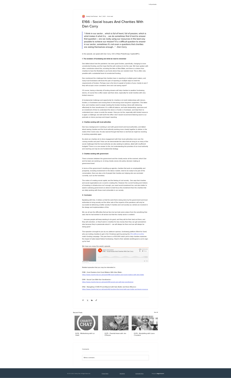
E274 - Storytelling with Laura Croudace (144, 334)
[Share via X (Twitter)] (87, 300)
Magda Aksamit (160, 373)
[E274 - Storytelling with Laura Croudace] (145, 323)
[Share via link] (96, 300)
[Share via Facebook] (83, 300)
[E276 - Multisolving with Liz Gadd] (86, 323)
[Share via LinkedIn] (92, 300)
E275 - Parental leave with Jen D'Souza (115, 334)
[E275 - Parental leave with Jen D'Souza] (116, 323)
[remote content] (115, 255)
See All (156, 312)
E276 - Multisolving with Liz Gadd (85, 334)
